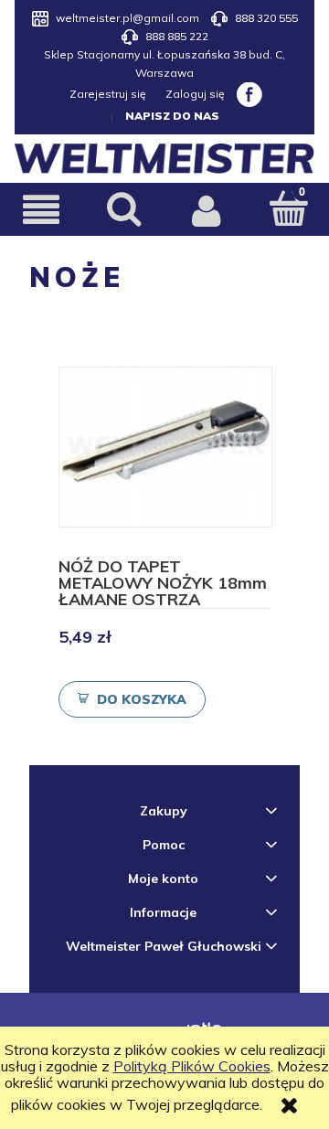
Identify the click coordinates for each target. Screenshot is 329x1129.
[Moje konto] (205, 209)
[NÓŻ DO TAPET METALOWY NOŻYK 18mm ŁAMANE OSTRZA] (165, 447)
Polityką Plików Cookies (192, 1066)
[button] (41, 209)
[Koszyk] (288, 207)
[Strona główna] (164, 159)
